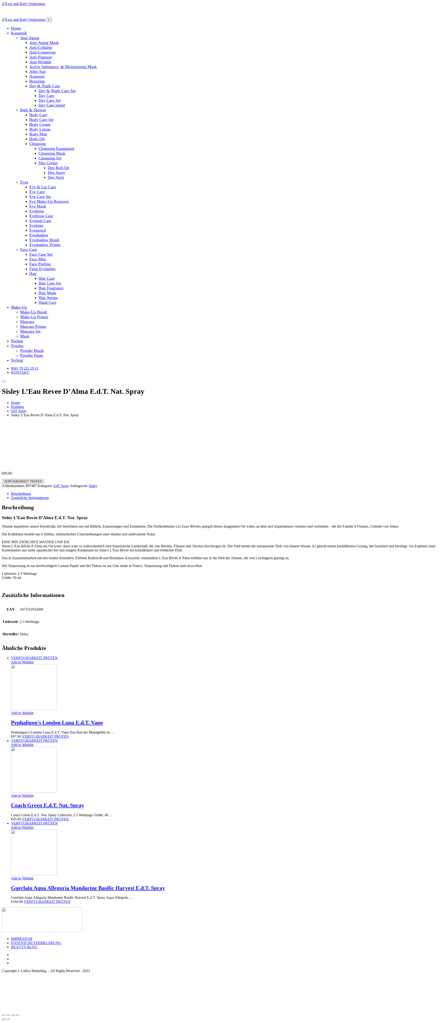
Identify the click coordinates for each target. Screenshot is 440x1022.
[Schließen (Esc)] (4, 1015)
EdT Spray (61, 486)
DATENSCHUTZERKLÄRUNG (36, 943)
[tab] (224, 494)
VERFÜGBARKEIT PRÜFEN (23, 481)
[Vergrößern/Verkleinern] (17, 1015)
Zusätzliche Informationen (30, 498)
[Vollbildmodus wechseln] (13, 1015)
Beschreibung (21, 494)
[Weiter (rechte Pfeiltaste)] (8, 1019)
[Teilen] (8, 1015)
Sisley (93, 486)
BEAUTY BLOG (24, 947)
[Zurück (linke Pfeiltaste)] (4, 1019)
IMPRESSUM (21, 939)
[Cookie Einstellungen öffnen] (36, 1010)
